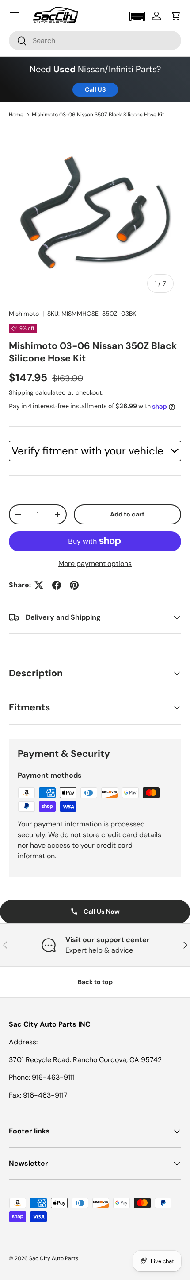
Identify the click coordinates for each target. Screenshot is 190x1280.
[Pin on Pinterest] (74, 585)
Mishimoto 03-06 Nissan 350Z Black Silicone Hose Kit (98, 114)
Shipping (21, 392)
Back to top (95, 982)
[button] (137, 16)
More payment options (95, 563)
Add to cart (127, 514)
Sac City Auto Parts (54, 1258)
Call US (95, 89)
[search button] (18, 41)
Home (16, 114)
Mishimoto (24, 314)
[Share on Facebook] (56, 585)
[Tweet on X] (39, 585)
